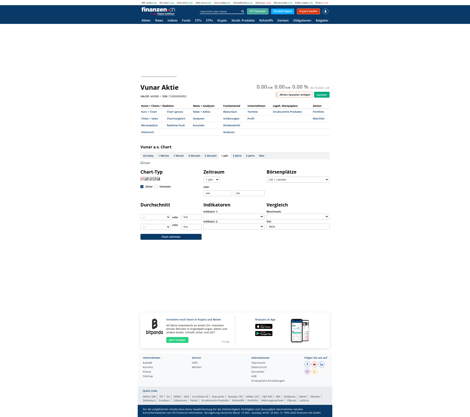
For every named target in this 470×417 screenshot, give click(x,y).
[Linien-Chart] (142, 178)
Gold (257, 2)
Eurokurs (164, 400)
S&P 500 (267, 396)
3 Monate (194, 155)
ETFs (198, 20)
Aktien (146, 20)
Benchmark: (274, 211)
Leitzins (304, 400)
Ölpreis (291, 400)
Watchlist (319, 118)
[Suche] (243, 11)
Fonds (186, 20)
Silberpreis (180, 400)
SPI (161, 2)
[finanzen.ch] (158, 9)
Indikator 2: (210, 221)
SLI (168, 396)
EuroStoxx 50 (200, 396)
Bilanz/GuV (230, 111)
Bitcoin (277, 2)
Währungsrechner (272, 400)
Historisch (147, 132)
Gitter (149, 186)
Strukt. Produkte (243, 20)
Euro (216, 2)
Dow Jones (218, 396)
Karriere (148, 367)
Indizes (173, 20)
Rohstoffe (266, 20)
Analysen (198, 118)
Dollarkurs (149, 400)
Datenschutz (259, 367)
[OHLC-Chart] (154, 178)
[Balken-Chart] (150, 178)
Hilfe (195, 362)
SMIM (176, 396)
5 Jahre (250, 155)
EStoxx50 (237, 2)
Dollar (298, 2)
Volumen (165, 186)
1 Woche (163, 155)
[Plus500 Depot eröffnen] (162, 14)
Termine (252, 111)
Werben (197, 367)
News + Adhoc (202, 111)
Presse (147, 371)
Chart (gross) (175, 111)
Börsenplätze (149, 125)
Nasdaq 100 (235, 396)
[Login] (325, 11)
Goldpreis (290, 396)
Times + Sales (149, 118)
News (159, 20)
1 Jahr (224, 155)
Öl (317, 2)
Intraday (148, 155)
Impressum (258, 362)
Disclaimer (257, 371)
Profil (250, 118)
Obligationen (302, 20)
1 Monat (178, 155)
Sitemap (148, 376)
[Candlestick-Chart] (158, 178)
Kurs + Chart (149, 111)
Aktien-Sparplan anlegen (295, 94)
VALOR (144, 96)
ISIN (164, 96)
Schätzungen (231, 118)
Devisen (283, 20)
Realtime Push (176, 125)
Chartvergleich (176, 118)
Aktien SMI (149, 396)
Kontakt (147, 362)
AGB (253, 376)
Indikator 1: (210, 211)
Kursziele (198, 125)
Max (261, 155)
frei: (269, 221)
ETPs (209, 20)
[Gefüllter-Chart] (146, 178)
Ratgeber (322, 20)
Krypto (222, 20)
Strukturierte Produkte (287, 111)
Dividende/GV (231, 125)
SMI (143, 2)
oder (206, 187)
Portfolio (318, 111)
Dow (179, 2)
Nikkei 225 (252, 396)
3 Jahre (237, 155)
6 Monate (211, 155)
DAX (198, 2)
